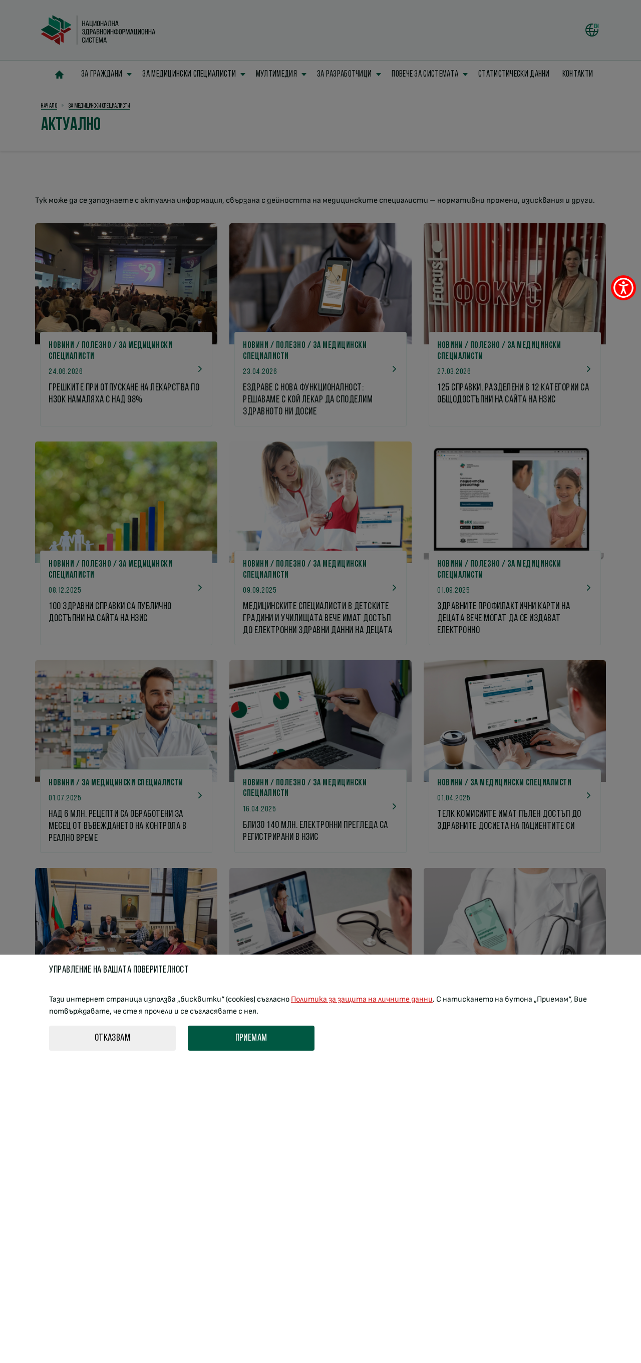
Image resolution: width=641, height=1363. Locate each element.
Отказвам (112, 1038)
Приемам (251, 1038)
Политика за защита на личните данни (362, 999)
